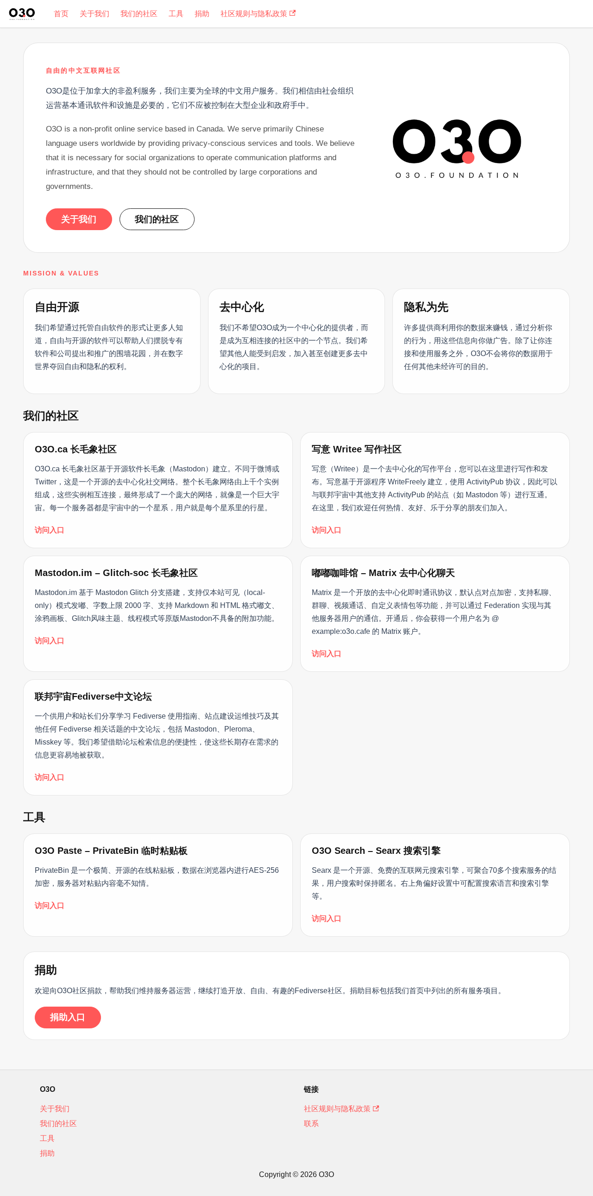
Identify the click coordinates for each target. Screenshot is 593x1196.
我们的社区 (139, 14)
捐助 (202, 14)
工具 (176, 14)
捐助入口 (67, 1017)
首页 (61, 14)
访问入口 (49, 530)
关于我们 (94, 14)
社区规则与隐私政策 (254, 14)
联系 (311, 1123)
